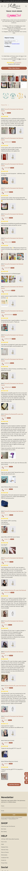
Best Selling (4, 831)
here (22, 56)
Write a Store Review (14, 68)
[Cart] (25, 6)
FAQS (2, 844)
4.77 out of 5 (17, 62)
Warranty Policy (4, 849)
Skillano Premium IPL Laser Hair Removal (15, 590)
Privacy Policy (4, 818)
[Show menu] (1, 6)
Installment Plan (5, 857)
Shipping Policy (4, 847)
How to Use (4, 841)
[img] (14, 62)
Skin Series (3, 829)
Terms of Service (12, 818)
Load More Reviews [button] (14, 784)
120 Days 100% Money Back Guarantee (10, 839)
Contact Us (3, 860)
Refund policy (4, 855)
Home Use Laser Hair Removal (8, 826)
